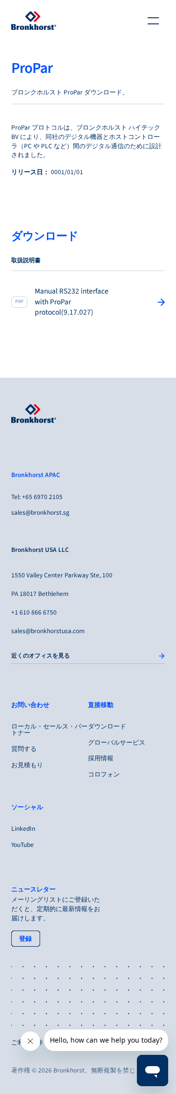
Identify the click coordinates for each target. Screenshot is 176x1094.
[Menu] (153, 20)
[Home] (33, 20)
